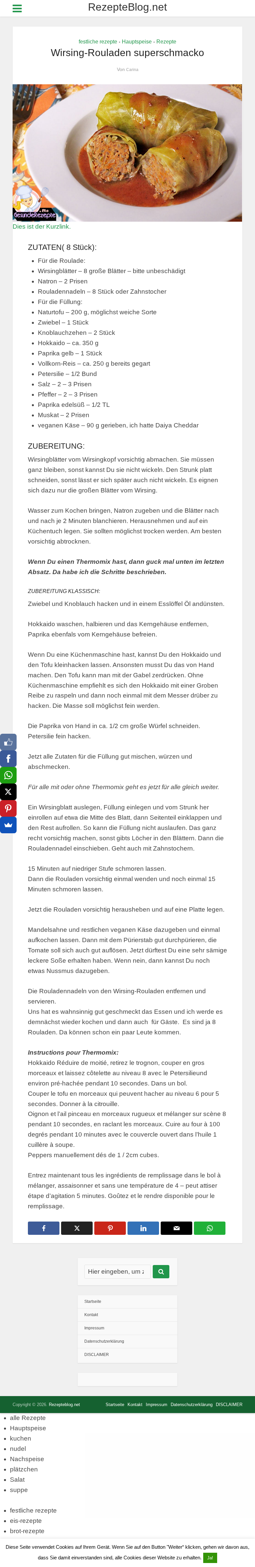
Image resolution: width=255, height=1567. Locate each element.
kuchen (20, 1438)
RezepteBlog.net (127, 7)
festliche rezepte (98, 41)
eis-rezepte (26, 1520)
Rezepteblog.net (64, 1404)
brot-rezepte (27, 1531)
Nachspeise (27, 1458)
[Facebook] (8, 758)
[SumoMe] (8, 825)
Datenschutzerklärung (104, 1341)
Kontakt (91, 1314)
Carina (132, 69)
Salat (17, 1479)
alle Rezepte (28, 1417)
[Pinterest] (8, 808)
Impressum (94, 1328)
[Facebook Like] (8, 742)
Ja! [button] (210, 1557)
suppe (19, 1489)
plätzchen (24, 1469)
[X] (8, 792)
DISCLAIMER (96, 1354)
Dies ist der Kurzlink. (42, 226)
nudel (18, 1448)
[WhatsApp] (8, 775)
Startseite (92, 1301)
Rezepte (166, 41)
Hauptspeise (137, 41)
